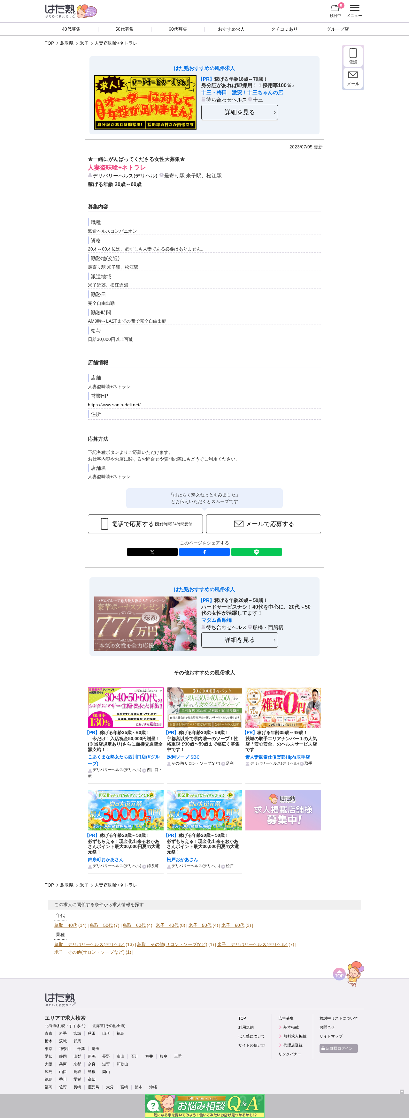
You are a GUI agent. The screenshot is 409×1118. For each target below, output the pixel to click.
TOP (49, 43)
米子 (84, 43)
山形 (106, 1033)
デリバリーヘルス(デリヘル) (125, 175)
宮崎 (124, 1087)
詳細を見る (240, 112)
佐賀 (63, 1087)
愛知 (48, 1056)
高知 (92, 1079)
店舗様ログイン (339, 1048)
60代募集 (178, 29)
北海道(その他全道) (109, 1026)
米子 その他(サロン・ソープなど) (89, 952)
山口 (63, 1071)
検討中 (336, 10)
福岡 (48, 1087)
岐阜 (163, 1056)
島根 (92, 1071)
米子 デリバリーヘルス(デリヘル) (252, 944)
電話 (353, 62)
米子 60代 (232, 925)
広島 (48, 1071)
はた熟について (251, 1036)
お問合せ (327, 1027)
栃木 (48, 1041)
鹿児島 (93, 1087)
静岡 (63, 1056)
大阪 (48, 1064)
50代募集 (124, 29)
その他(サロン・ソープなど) (196, 763)
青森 (48, 1033)
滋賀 (106, 1064)
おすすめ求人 (231, 29)
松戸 (230, 866)
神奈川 (65, 1049)
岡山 (106, 1071)
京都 (77, 1064)
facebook (204, 552)
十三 (258, 99)
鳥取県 (66, 43)
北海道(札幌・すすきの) (65, 1026)
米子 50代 (200, 925)
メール (353, 83)
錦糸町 (152, 866)
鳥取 (77, 1071)
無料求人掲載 (294, 1036)
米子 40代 (167, 925)
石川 (135, 1056)
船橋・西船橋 (268, 627)
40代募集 (71, 29)
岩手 (63, 1033)
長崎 (77, 1087)
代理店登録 (293, 1045)
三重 (178, 1056)
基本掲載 (291, 1027)
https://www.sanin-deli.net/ (114, 404)
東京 (48, 1049)
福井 (149, 1056)
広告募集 (286, 1018)
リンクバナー (289, 1054)
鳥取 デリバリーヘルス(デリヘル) (89, 944)
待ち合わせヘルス (226, 99)
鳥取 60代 (134, 925)
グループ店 (338, 29)
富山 (120, 1056)
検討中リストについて (339, 1018)
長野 (106, 1056)
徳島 (48, 1079)
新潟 (92, 1056)
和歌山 (122, 1064)
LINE (256, 552)
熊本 (139, 1087)
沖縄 (153, 1087)
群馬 (77, 1041)
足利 (230, 763)
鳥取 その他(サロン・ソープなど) (172, 944)
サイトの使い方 (251, 1045)
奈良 (92, 1064)
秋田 (92, 1033)
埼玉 (95, 1049)
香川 (63, 1079)
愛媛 (77, 1079)
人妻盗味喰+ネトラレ (116, 43)
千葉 (81, 1049)
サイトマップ (331, 1036)
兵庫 (63, 1064)
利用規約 (246, 1027)
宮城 (77, 1033)
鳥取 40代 (65, 925)
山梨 (77, 1056)
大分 (110, 1087)
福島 (120, 1033)
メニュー (353, 12)
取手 (308, 763)
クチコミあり (284, 29)
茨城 (63, 1041)
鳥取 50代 (101, 925)
